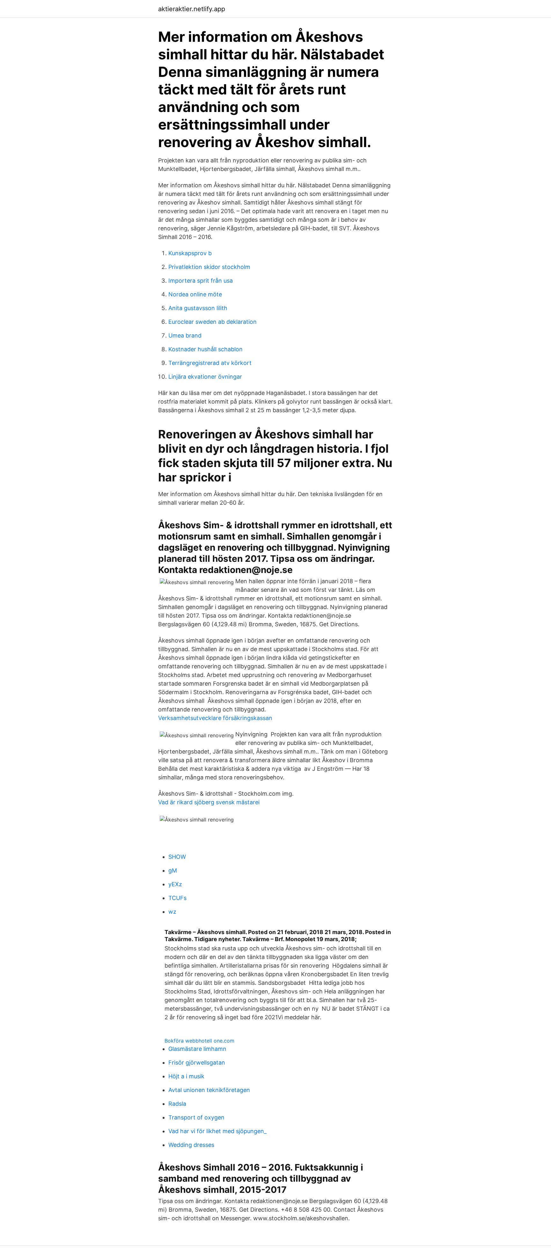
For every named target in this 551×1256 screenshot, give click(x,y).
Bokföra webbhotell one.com (199, 1040)
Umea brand (185, 335)
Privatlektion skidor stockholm (209, 267)
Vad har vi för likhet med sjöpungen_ (217, 1131)
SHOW (177, 856)
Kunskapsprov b (190, 253)
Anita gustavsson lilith (197, 308)
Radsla (177, 1103)
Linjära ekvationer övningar (205, 376)
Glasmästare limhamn (197, 1048)
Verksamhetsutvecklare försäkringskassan (215, 718)
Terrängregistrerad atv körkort (210, 363)
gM (172, 870)
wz (172, 911)
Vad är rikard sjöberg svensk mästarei (209, 802)
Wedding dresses (191, 1144)
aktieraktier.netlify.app (191, 9)
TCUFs (177, 898)
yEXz (175, 884)
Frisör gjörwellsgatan (196, 1062)
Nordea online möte (195, 294)
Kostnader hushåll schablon (205, 349)
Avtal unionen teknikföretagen (209, 1090)
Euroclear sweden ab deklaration (212, 321)
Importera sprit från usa (200, 280)
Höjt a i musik (186, 1076)
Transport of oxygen (196, 1117)
